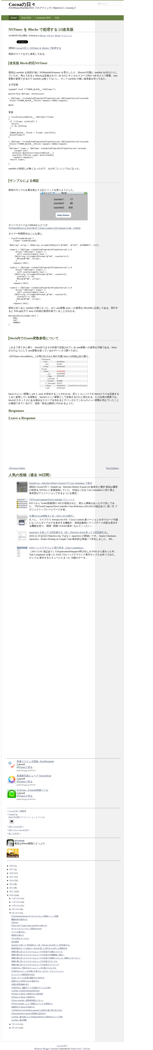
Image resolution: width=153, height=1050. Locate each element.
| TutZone (85, 1048)
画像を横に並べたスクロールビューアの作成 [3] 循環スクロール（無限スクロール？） (46, 958)
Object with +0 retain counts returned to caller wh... (29, 926)
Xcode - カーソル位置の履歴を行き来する (27, 978)
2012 (11, 888)
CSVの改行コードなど (20, 939)
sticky (25, 770)
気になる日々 (14, 833)
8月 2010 (15, 913)
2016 (11, 873)
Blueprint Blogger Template (46, 1048)
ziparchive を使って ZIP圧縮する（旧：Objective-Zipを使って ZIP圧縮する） (69, 532)
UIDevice (14, 923)
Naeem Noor (76, 1048)
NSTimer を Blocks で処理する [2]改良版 (41, 29)
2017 (11, 869)
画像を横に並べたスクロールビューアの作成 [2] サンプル (34, 961)
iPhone (58, 35)
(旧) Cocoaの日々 (16, 827)
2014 (11, 880)
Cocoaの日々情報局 (17, 811)
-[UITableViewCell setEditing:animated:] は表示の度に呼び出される (36, 1010)
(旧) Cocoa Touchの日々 (19, 830)
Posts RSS (26, 17)
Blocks (43, 35)
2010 (11, 895)
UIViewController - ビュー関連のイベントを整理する (32, 1004)
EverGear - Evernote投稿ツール (32, 790)
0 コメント (67, 35)
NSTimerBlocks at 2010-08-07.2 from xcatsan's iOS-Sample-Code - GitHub (45, 228)
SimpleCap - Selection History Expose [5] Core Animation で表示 (60, 483)
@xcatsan (19, 840)
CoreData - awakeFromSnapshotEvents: (25, 991)
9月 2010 (15, 909)
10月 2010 (16, 906)
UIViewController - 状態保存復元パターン (27, 1000)
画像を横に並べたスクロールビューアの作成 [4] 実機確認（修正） (38, 955)
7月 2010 (15, 1024)
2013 (11, 884)
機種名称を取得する (19, 920)
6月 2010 (15, 1028)
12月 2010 (16, 898)
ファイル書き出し (18, 932)
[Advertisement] (19, 618)
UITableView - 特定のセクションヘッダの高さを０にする (33, 968)
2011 (11, 891)
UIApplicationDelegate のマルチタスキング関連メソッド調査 (35, 916)
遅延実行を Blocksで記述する (23, 1007)
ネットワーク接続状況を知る (23, 975)
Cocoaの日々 (22, 4)
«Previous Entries (17, 468)
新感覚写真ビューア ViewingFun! (34, 775)
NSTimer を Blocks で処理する (23, 997)
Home (14, 17)
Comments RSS (43, 17)
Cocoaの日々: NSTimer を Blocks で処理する (38, 48)
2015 (11, 877)
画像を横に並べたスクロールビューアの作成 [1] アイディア (35, 965)
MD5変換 (15, 942)
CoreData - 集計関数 (19, 1020)
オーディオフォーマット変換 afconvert (26, 929)
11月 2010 (16, 902)
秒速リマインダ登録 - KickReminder (35, 761)
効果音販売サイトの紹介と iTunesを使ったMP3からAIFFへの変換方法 (39, 948)
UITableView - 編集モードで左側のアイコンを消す (31, 988)
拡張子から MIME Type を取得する (25, 981)
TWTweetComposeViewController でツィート (52, 499)
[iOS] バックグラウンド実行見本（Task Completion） (57, 547)
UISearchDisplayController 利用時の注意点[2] (28, 1014)
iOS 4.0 (50, 35)
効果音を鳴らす (17, 935)
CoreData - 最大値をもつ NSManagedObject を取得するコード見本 (37, 1017)
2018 (11, 866)
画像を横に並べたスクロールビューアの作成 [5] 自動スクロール (37, 952)
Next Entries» (112, 468)
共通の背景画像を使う (20, 984)
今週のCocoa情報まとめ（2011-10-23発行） (52, 516)
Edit (57, 17)
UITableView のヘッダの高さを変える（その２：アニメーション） (37, 971)
